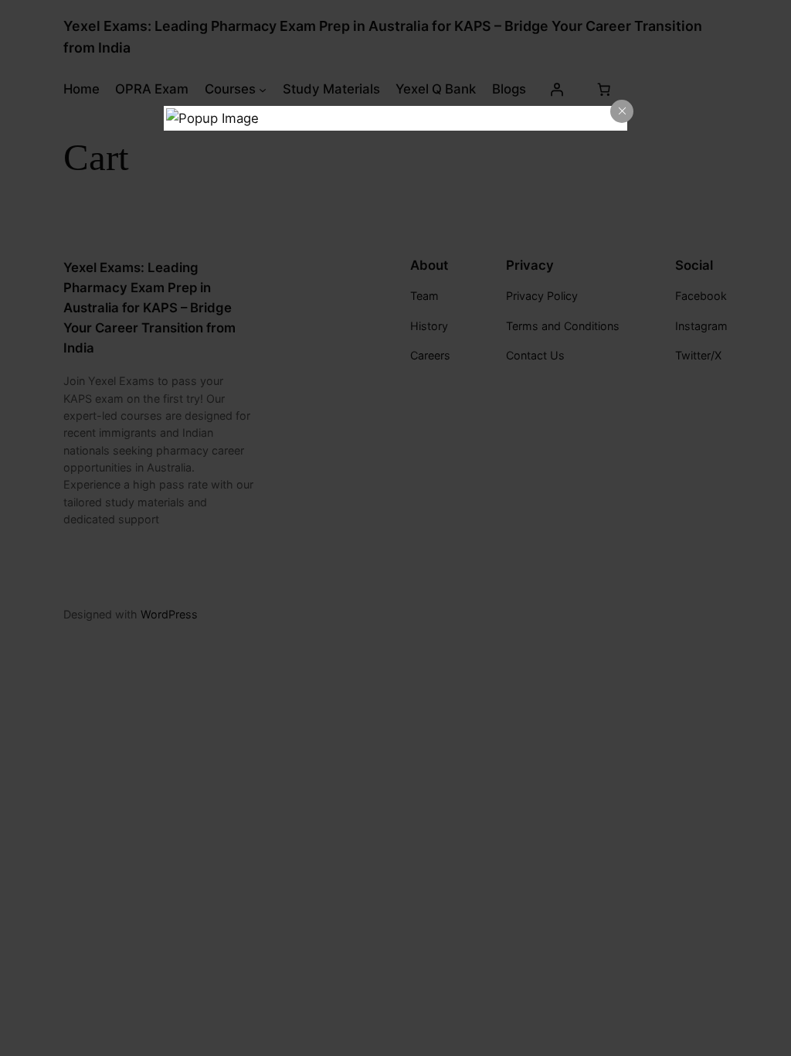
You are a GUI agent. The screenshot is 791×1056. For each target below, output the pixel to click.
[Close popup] (621, 111)
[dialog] (395, 118)
